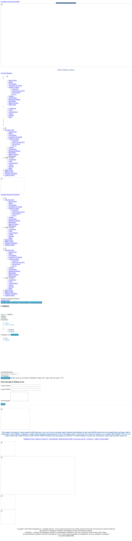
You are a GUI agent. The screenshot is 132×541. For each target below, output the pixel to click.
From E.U (15, 89)
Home (3, 314)
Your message (5, 400)
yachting (11, 96)
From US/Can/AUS (18, 91)
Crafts (10, 110)
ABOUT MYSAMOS (102, 439)
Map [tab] (6, 338)
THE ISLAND (11, 78)
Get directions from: (7, 372)
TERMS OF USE (28, 439)
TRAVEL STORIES (13, 123)
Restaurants (14, 335)
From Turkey (16, 92)
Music (10, 117)
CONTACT (90, 439)
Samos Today (13, 80)
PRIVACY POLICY (42, 439)
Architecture (12, 108)
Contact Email (5, 389)
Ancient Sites (13, 98)
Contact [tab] (7, 340)
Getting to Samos (14, 87)
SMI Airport (12, 105)
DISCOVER (11, 119)
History (11, 82)
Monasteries (12, 101)
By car (14, 94)
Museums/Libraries (14, 99)
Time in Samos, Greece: (66, 70)
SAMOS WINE (12, 125)
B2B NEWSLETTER (66, 439)
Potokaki (6, 376)
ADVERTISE (53, 439)
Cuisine (11, 113)
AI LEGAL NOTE (79, 439)
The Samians (12, 84)
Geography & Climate (15, 85)
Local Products (13, 112)
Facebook (11, 331)
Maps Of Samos (13, 103)
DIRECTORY (11, 121)
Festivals (11, 115)
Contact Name (5, 385)
